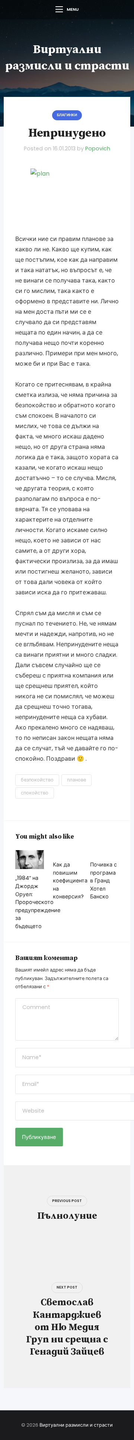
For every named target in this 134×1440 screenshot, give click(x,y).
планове (76, 780)
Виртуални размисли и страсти (76, 1425)
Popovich (97, 148)
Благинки (67, 114)
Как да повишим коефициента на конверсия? (70, 880)
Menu (73, 9)
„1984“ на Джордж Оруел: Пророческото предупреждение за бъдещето (37, 902)
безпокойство (37, 780)
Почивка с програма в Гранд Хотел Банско (103, 880)
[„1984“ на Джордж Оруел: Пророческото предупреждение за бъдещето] (29, 859)
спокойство (34, 793)
